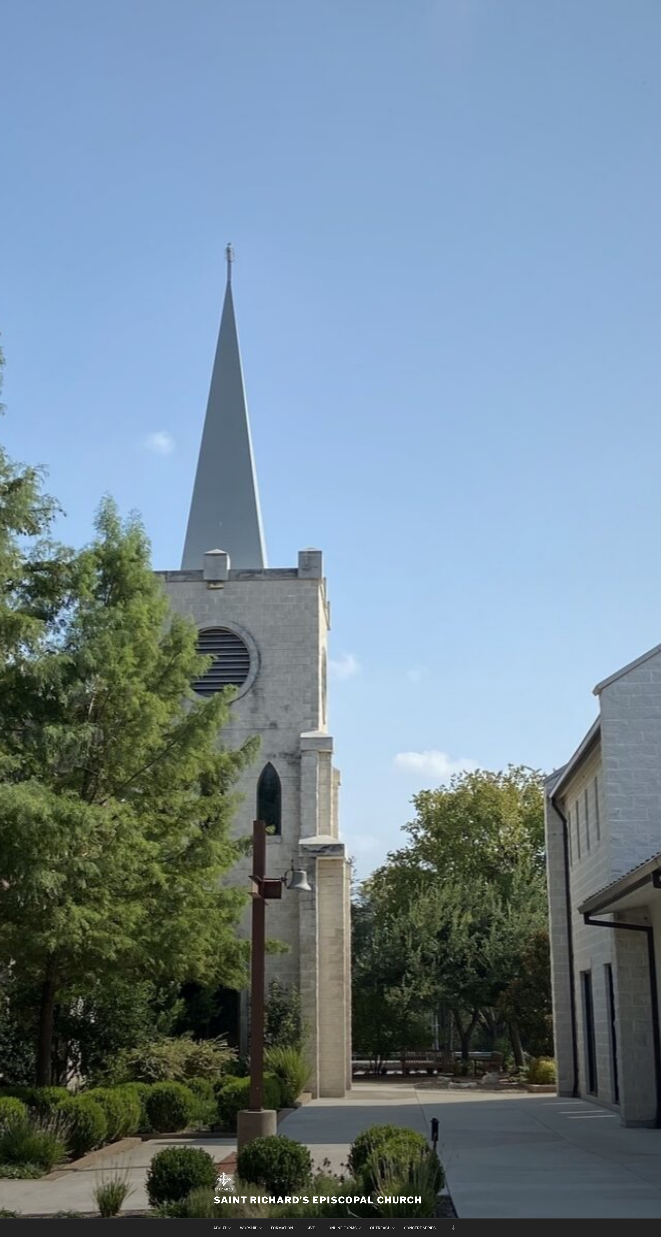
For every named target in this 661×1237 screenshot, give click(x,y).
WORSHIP (248, 1228)
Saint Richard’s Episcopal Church (318, 1200)
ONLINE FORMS (342, 1228)
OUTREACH (380, 1228)
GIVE (310, 1228)
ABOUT (219, 1228)
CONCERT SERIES (420, 1228)
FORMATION (282, 1228)
